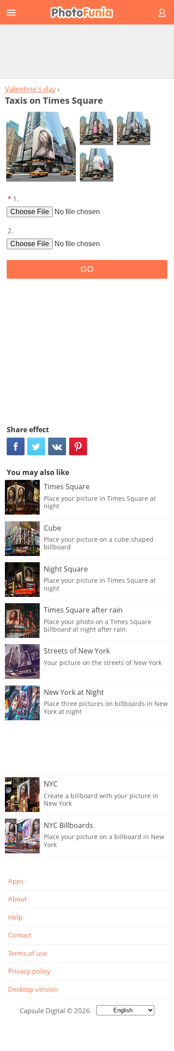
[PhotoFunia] (85, 12)
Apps (16, 881)
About (17, 898)
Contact (19, 934)
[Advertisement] (87, 51)
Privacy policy (29, 970)
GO (87, 269)
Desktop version (33, 989)
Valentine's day (30, 89)
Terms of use (27, 953)
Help (15, 917)
